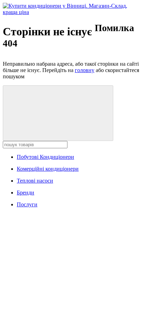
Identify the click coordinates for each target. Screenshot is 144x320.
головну (84, 70)
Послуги (27, 204)
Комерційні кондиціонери (48, 169)
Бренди (25, 192)
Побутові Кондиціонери (45, 157)
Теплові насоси (35, 181)
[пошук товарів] (58, 113)
